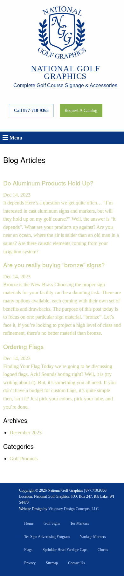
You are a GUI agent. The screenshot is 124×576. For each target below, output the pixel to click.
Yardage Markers (93, 536)
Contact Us (76, 563)
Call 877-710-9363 (31, 110)
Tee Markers (79, 523)
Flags (28, 549)
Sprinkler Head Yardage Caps (65, 549)
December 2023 (26, 432)
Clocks (103, 549)
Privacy (30, 563)
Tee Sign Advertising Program (47, 536)
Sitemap (52, 563)
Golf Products (24, 458)
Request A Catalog (81, 110)
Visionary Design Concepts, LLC (73, 509)
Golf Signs (52, 523)
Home (28, 523)
